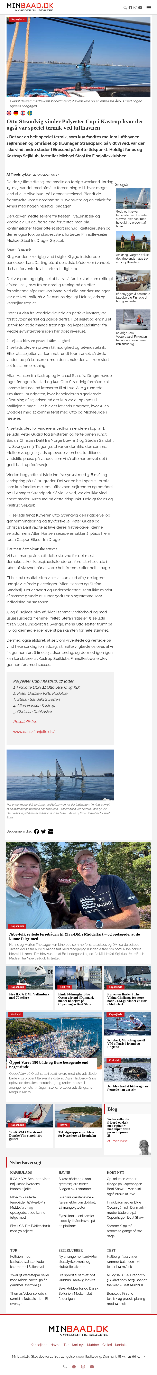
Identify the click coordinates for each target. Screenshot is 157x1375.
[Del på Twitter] (43, 831)
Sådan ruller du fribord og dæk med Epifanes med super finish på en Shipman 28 (118, 1127)
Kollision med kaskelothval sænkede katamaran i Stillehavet (27, 1262)
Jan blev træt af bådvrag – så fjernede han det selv (127, 1088)
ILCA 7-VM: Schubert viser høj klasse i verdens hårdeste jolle (30, 1184)
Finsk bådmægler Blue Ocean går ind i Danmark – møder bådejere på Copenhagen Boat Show (77, 999)
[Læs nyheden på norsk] (22, 113)
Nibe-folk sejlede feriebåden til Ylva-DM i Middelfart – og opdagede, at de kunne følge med (27, 1207)
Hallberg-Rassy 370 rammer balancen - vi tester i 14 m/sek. (123, 1262)
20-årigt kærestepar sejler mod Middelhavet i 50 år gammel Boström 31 (29, 1280)
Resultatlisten (25, 721)
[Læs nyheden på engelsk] (9, 113)
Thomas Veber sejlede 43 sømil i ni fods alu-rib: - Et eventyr (29, 1299)
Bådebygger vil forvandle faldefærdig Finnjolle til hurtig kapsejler (133, 297)
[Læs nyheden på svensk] (29, 113)
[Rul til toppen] (151, 1369)
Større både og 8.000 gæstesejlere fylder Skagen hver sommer (75, 1184)
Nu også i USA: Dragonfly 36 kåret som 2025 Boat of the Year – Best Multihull (127, 1280)
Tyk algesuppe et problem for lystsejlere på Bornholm (77, 1134)
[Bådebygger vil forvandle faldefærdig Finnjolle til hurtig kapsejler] (133, 280)
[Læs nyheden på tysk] (15, 113)
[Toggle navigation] (149, 7)
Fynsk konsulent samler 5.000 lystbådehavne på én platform (77, 1221)
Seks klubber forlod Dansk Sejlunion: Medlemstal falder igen (78, 1293)
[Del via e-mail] (50, 831)
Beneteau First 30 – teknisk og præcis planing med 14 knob (126, 1299)
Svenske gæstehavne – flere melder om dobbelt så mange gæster (77, 1202)
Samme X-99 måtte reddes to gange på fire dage (124, 1231)
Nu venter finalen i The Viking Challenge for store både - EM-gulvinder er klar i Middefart (127, 999)
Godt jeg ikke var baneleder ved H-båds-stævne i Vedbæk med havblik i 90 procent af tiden (132, 219)
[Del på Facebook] (36, 831)
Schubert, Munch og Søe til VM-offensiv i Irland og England (126, 1044)
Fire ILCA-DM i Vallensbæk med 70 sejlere (29, 996)
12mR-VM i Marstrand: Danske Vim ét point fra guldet (26, 1136)
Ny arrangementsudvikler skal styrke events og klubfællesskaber (78, 1262)
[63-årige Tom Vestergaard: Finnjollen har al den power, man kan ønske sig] (133, 319)
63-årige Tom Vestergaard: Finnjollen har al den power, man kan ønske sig (131, 338)
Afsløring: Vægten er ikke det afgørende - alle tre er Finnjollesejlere (132, 258)
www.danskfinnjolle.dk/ (34, 731)
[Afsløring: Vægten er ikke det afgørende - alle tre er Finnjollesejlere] (133, 241)
